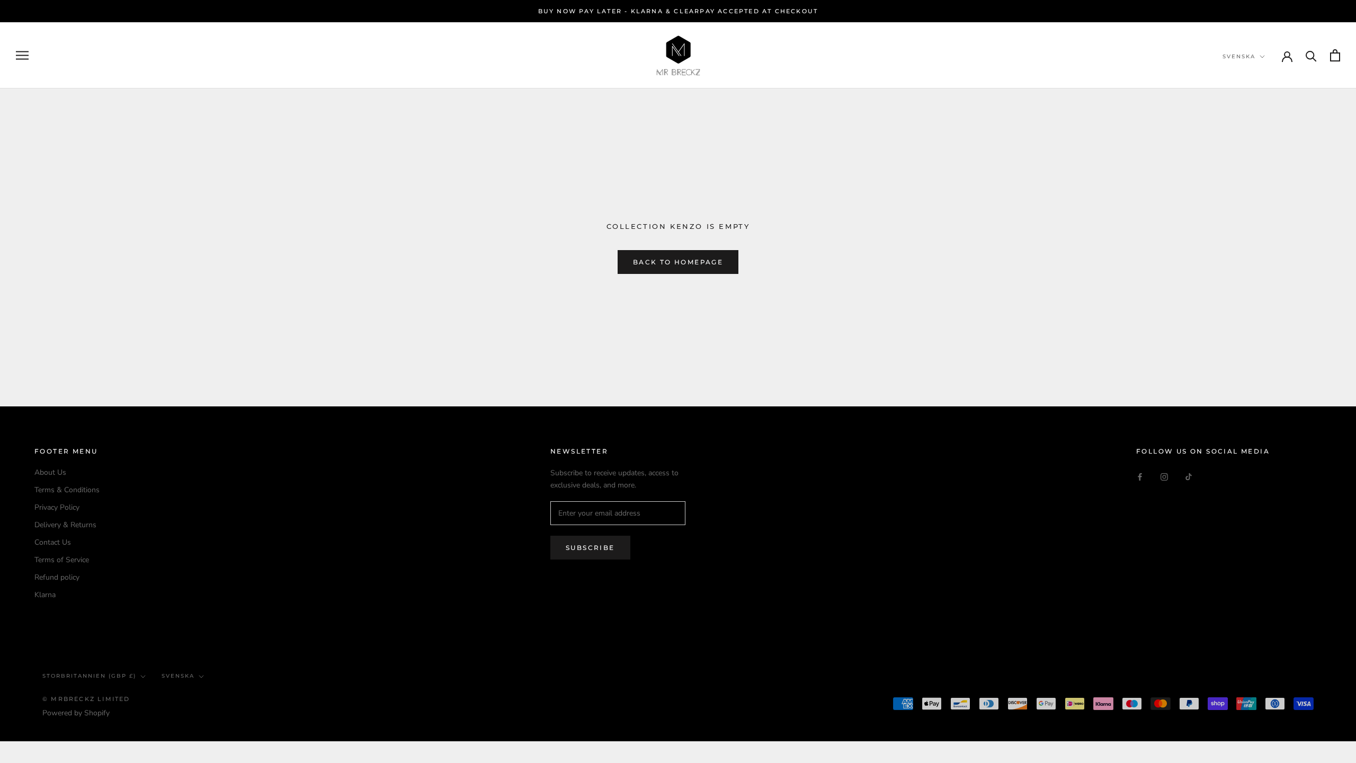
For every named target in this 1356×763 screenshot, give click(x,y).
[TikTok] (1188, 476)
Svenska (1239, 56)
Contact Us (52, 542)
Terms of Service (61, 560)
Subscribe (590, 548)
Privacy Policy (56, 507)
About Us (50, 472)
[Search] (1311, 55)
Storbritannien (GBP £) (89, 675)
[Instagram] (1164, 476)
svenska (178, 675)
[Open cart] (1335, 55)
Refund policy (56, 577)
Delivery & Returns (65, 525)
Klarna (45, 595)
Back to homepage (678, 262)
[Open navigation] (22, 55)
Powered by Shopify (76, 713)
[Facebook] (1140, 476)
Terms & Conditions (67, 490)
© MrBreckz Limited (86, 699)
